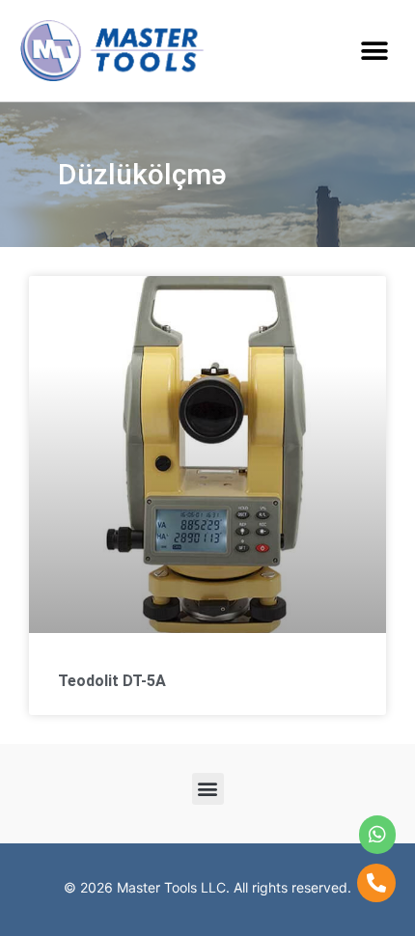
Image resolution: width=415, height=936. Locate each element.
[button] (374, 50)
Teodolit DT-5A (112, 681)
